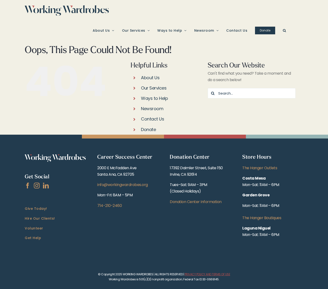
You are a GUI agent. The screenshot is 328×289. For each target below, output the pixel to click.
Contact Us (152, 119)
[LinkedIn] (46, 185)
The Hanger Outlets (259, 168)
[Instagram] (37, 185)
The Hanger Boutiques (261, 218)
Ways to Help (154, 98)
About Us (150, 78)
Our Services (153, 88)
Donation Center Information (196, 202)
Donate (148, 129)
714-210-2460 (109, 205)
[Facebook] (27, 185)
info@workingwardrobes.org (122, 184)
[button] (284, 30)
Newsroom (152, 109)
